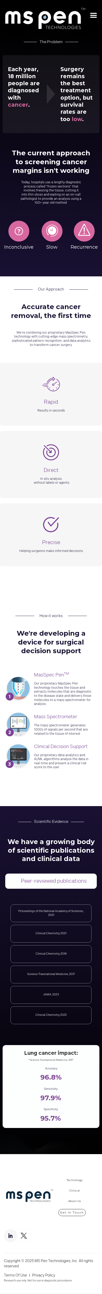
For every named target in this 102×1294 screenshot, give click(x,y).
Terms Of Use (15, 1275)
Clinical (74, 1190)
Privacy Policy (43, 1275)
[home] (42, 16)
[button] (93, 15)
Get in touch (72, 1212)
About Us (74, 1201)
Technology (75, 1180)
